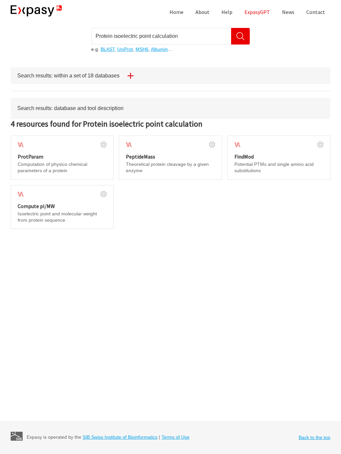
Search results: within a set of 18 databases (68, 75)
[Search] (240, 36)
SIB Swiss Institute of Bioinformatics (120, 437)
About (202, 12)
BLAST (108, 49)
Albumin (159, 49)
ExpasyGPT (257, 12)
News (288, 12)
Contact (315, 12)
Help (226, 12)
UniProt (125, 49)
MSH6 (142, 49)
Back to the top (314, 437)
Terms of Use (175, 437)
